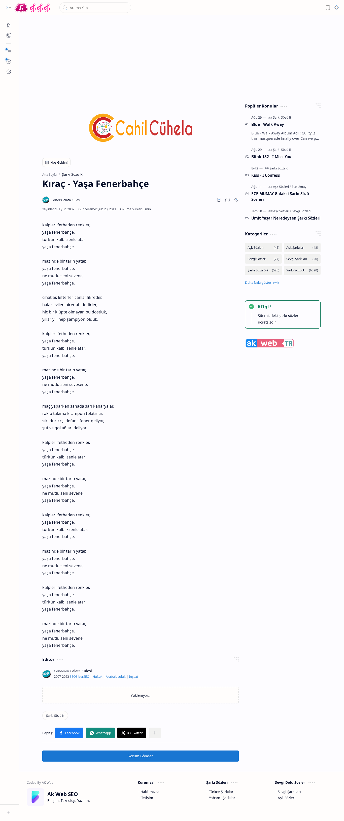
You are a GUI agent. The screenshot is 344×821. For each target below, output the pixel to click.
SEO (73, 676)
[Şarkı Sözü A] (302, 270)
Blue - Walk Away (267, 124)
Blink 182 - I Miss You (271, 156)
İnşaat (133, 676)
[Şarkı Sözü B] (282, 117)
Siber (79, 676)
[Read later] (219, 200)
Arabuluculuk (116, 676)
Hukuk (97, 676)
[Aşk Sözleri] (282, 186)
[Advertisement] (181, 58)
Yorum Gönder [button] (140, 756)
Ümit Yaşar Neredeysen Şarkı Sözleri (286, 218)
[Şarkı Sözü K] (55, 715)
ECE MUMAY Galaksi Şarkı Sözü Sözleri (280, 196)
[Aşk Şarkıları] (302, 247)
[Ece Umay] (299, 186)
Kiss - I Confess (265, 175)
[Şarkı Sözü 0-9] (263, 270)
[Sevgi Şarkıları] (302, 259)
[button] (9, 7)
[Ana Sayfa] (9, 25)
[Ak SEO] (9, 35)
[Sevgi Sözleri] (301, 211)
